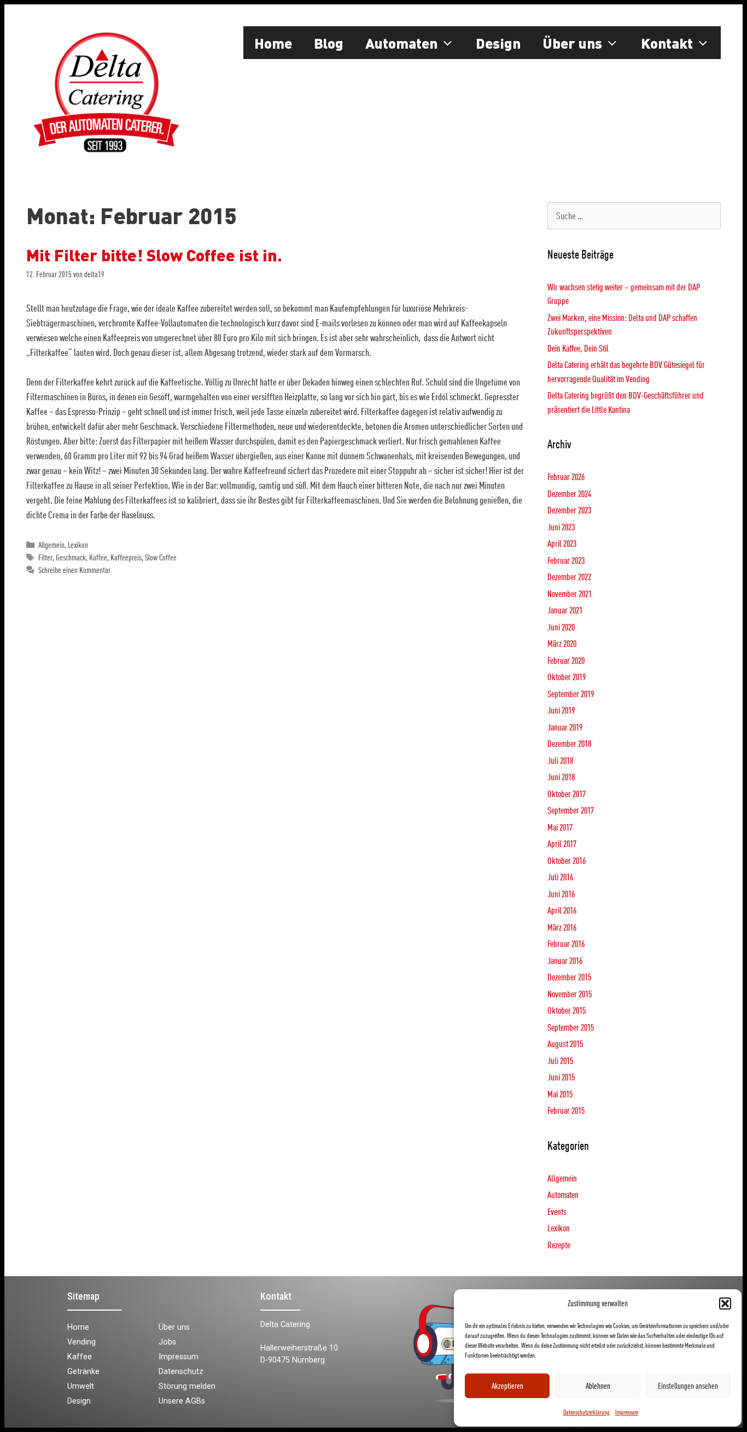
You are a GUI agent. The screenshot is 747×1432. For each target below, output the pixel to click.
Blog (328, 42)
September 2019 (570, 693)
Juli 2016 (560, 877)
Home (273, 42)
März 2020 (561, 643)
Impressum (626, 1412)
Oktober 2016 (566, 860)
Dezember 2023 (569, 510)
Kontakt (667, 42)
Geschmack (71, 557)
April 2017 (561, 843)
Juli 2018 (560, 760)
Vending (81, 1342)
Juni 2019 (561, 710)
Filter (45, 557)
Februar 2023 (566, 560)
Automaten (401, 42)
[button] (725, 1303)
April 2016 (561, 910)
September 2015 (570, 1027)
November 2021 (569, 593)
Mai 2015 (560, 1094)
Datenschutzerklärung (586, 1412)
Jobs (167, 1342)
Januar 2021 (564, 610)
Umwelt (80, 1386)
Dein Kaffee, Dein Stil (578, 348)
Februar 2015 (566, 1110)
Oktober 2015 (566, 1010)
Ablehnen (598, 1385)
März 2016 (561, 927)
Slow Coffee (161, 557)
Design (498, 42)
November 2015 (569, 994)
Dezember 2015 (569, 977)
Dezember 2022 (569, 576)
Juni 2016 (561, 894)
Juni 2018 (561, 776)
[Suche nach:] (634, 216)
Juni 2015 (561, 1077)
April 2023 (561, 543)
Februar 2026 (566, 476)
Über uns (572, 42)
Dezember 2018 (569, 743)
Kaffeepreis (126, 557)
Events (557, 1211)
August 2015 (565, 1043)
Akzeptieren (507, 1385)
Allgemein (51, 545)
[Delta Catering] (105, 91)
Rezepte (558, 1245)
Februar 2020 (566, 660)
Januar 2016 (564, 960)
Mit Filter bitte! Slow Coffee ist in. (154, 254)
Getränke (83, 1371)
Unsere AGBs (182, 1401)
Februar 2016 (566, 943)
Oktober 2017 (566, 793)
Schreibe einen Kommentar (74, 570)
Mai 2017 (560, 827)
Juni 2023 (561, 527)
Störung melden (187, 1386)
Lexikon (78, 545)
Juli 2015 (560, 1060)
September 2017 (570, 810)
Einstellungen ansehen (688, 1385)
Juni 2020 (561, 627)
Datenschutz (181, 1371)
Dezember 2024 (569, 493)
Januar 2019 (564, 727)
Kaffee (98, 557)
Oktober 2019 (566, 676)
